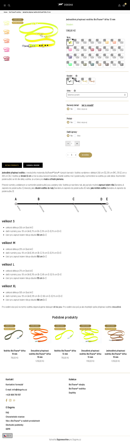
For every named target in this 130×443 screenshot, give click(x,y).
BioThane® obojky (77, 384)
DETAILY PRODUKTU (12, 165)
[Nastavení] (119, 5)
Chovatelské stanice (15, 416)
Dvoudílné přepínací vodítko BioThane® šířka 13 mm (90, 353)
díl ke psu (57, 306)
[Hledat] (9, 5)
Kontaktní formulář (14, 384)
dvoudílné (116, 306)
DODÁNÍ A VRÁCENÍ (33, 165)
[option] (37, 35)
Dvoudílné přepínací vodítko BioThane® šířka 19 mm (40, 353)
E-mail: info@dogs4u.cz (16, 389)
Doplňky (72, 392)
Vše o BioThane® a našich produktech (23, 420)
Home (5, 12)
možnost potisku (18, 22)
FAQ (7, 412)
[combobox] (97, 95)
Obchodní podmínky (14, 424)
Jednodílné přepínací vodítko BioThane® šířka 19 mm (116, 353)
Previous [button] (13, 35)
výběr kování (17, 19)
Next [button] (62, 35)
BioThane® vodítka (15, 12)
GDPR (8, 428)
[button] (7, 435)
